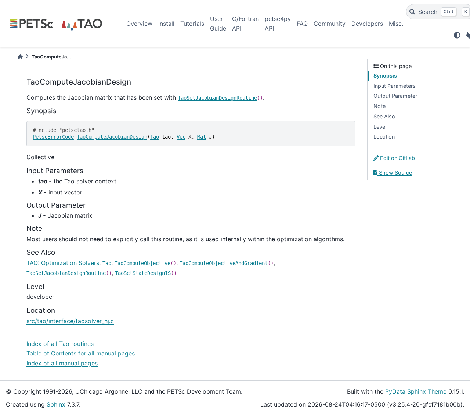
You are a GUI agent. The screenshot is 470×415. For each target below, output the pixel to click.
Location (384, 136)
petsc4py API (278, 23)
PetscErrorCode (53, 137)
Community (330, 23)
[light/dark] (457, 35)
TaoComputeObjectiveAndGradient (224, 263)
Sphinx (56, 404)
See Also (384, 116)
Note (379, 106)
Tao (154, 137)
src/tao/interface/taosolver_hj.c (70, 321)
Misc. (396, 23)
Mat (201, 137)
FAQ (302, 23)
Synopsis (385, 75)
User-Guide (218, 23)
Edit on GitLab (397, 158)
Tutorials (192, 23)
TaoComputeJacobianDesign (112, 137)
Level (379, 127)
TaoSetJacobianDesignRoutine (217, 98)
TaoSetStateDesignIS (143, 273)
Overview (139, 23)
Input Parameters (394, 86)
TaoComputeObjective (142, 263)
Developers (367, 23)
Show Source (394, 172)
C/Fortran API (245, 23)
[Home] (20, 57)
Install (166, 23)
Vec (181, 137)
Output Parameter (395, 96)
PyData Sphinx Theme (415, 391)
